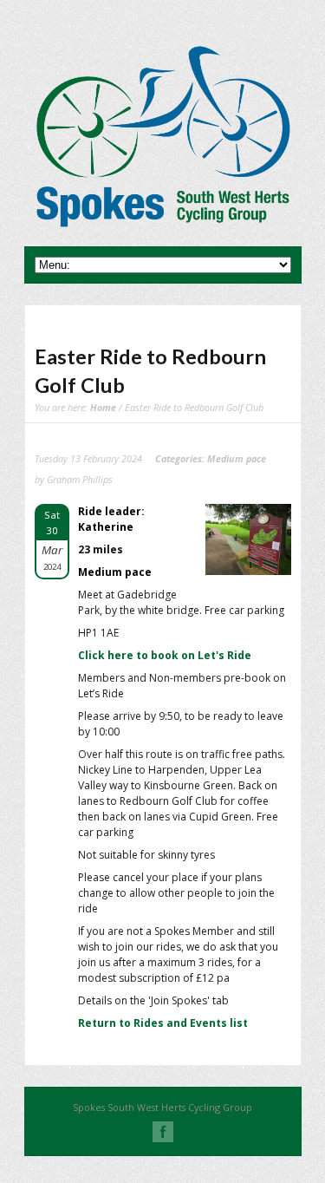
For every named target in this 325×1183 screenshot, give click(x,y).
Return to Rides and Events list (163, 1023)
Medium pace (236, 458)
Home (103, 407)
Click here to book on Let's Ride (164, 655)
